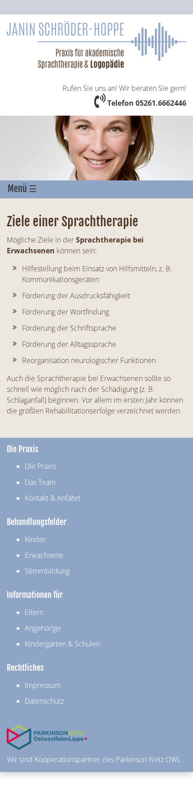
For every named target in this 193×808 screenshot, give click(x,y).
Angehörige (43, 628)
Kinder (35, 539)
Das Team (40, 482)
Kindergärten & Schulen (62, 644)
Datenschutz (44, 701)
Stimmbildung (47, 571)
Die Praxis (40, 466)
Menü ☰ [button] (22, 188)
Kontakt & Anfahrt (52, 498)
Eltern (34, 612)
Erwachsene (44, 555)
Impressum (43, 685)
